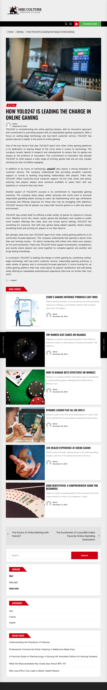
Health (12, 622)
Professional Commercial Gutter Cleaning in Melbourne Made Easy (42, 649)
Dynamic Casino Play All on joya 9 (65, 410)
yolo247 (51, 168)
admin (14, 124)
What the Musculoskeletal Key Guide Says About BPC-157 (37, 663)
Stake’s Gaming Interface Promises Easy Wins (72, 297)
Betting (11, 105)
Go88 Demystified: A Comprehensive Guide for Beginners (72, 487)
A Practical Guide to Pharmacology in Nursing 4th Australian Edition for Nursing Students (53, 656)
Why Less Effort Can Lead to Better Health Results (34, 670)
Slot (11, 611)
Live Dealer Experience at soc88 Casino (68, 448)
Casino (12, 617)
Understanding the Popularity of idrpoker (29, 642)
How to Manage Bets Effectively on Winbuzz (71, 372)
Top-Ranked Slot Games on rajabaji (66, 335)
